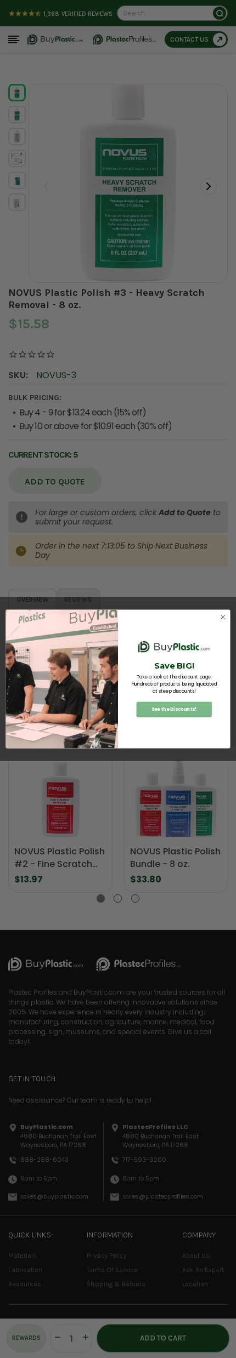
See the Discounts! (174, 709)
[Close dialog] (223, 617)
